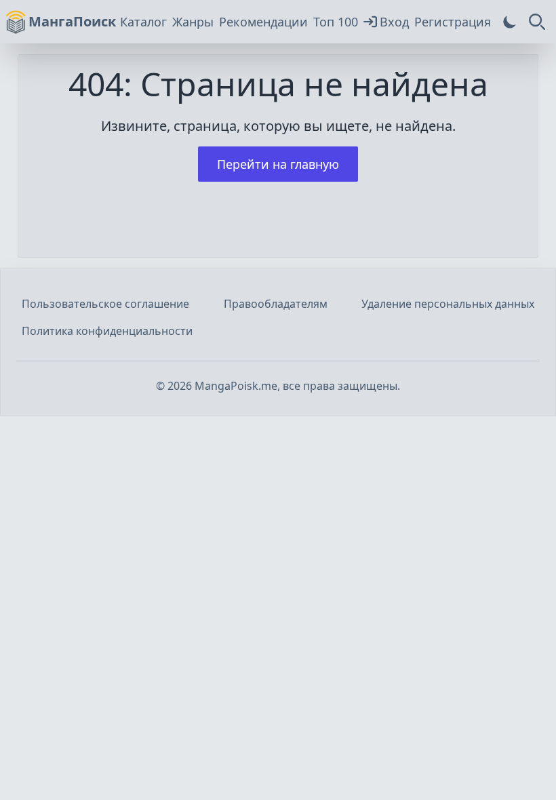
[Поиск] (537, 21)
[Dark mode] (509, 21)
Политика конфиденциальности (107, 330)
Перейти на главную (278, 164)
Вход (394, 22)
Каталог (143, 22)
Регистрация (452, 22)
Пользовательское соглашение (105, 303)
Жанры (193, 22)
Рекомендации (263, 22)
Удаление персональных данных (447, 303)
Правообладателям (275, 303)
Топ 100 (335, 22)
